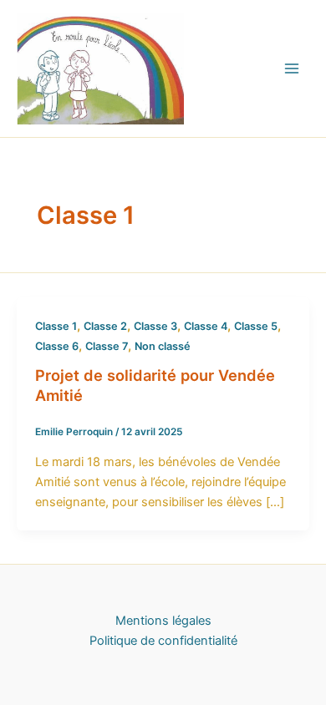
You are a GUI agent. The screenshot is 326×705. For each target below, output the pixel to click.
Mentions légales (163, 620)
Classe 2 (105, 326)
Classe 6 (57, 346)
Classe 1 (56, 326)
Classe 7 (106, 346)
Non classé (163, 346)
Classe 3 (155, 326)
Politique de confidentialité (163, 640)
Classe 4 (205, 326)
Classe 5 (256, 326)
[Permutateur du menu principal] (291, 68)
